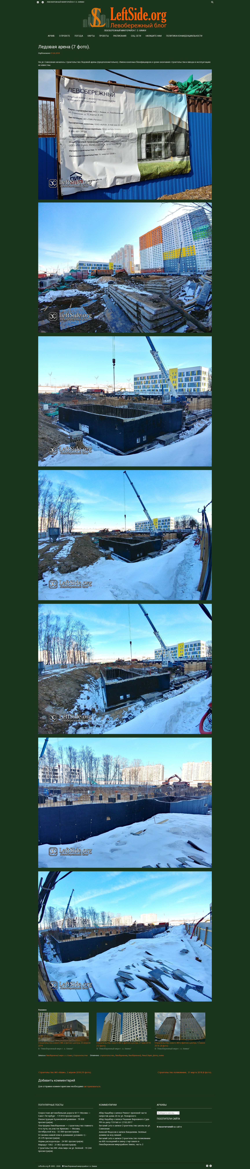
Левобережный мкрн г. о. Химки (59, 1055)
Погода (79, 36)
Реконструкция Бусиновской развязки (57, 1119)
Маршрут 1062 (45, 1144)
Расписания (119, 36)
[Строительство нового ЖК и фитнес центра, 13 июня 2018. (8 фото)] (182, 1027)
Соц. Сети (136, 36)
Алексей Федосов (107, 1132)
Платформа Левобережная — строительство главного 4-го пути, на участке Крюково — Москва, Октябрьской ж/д (65, 1128)
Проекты (104, 36)
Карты (91, 36)
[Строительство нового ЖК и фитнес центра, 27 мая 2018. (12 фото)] (124, 1027)
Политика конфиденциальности (184, 36)
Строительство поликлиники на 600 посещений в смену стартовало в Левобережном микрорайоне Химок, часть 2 (124, 1141)
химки (161, 1055)
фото (155, 1055)
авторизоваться (92, 1086)
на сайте (169, 1126)
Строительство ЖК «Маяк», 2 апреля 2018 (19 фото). (64, 1072)
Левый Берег (147, 1055)
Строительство (80, 1055)
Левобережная (121, 1055)
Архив (51, 36)
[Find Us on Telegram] (42, 2)
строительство (106, 1055)
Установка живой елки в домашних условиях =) (61, 1135)
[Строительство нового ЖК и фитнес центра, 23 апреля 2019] (66, 1027)
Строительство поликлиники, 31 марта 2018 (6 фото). (185, 1072)
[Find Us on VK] (37, 2)
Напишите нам (154, 36)
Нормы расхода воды (49, 1141)
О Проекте (64, 36)
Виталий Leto (105, 1125)
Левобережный (134, 1055)
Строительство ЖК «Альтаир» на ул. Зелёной (60, 1148)
